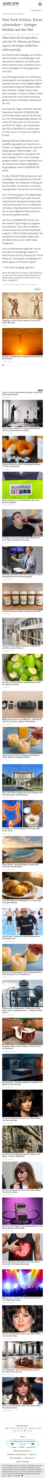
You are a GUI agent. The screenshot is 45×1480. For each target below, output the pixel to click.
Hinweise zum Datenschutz (17, 1454)
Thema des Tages (7, 14)
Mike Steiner (29, 1458)
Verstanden (17, 1476)
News (14, 1447)
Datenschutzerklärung (21, 1451)
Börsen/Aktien (18, 14)
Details (10, 1476)
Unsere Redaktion (15, 1458)
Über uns (32, 1454)
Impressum (31, 1447)
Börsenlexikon (22, 1426)
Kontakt (21, 1447)
